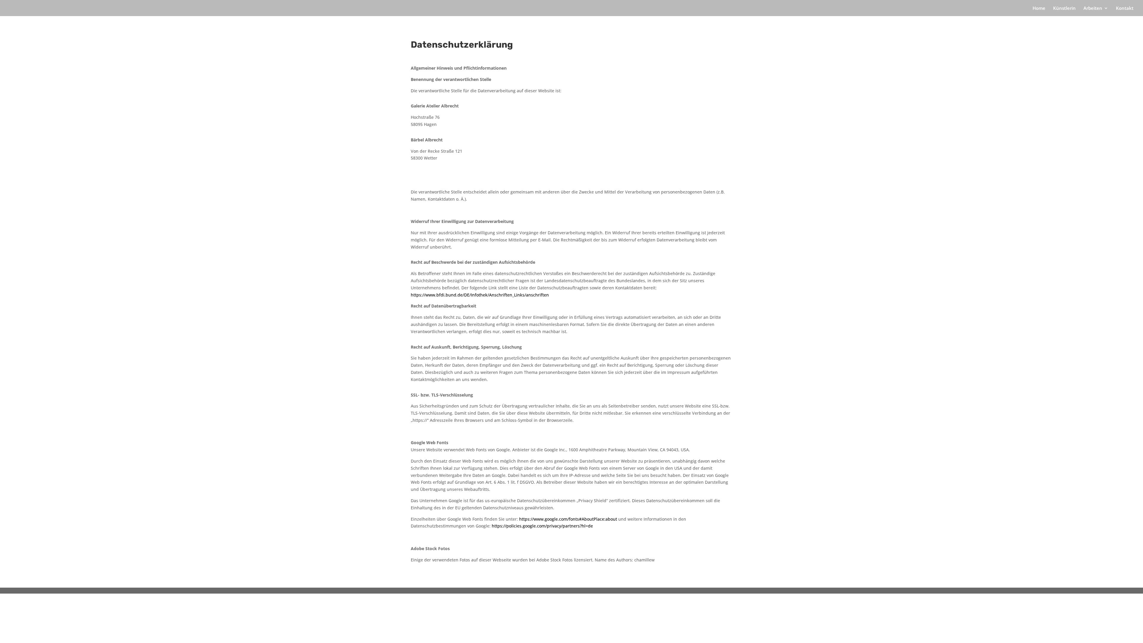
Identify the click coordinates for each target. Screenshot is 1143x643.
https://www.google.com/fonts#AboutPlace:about (568, 519)
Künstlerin (1064, 8)
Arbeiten (1092, 8)
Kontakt (1124, 8)
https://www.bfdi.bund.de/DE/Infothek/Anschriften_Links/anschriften (480, 295)
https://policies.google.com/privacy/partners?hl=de (542, 526)
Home (1039, 8)
